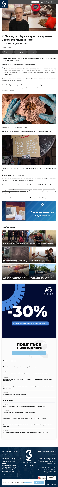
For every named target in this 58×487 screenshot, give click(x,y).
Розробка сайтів (53, 484)
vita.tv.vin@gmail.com (12, 469)
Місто (3, 451)
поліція (32, 52)
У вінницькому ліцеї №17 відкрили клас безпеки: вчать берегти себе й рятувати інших (43, 198)
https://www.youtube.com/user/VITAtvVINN (29, 211)
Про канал (46, 451)
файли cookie (28, 482)
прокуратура (20, 52)
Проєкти (40, 451)
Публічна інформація (50, 454)
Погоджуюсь (38, 482)
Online (35, 2)
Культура (4, 454)
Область (8, 451)
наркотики (8, 52)
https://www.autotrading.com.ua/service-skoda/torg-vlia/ (29, 311)
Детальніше (29, 366)
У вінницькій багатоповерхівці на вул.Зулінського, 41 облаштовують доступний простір (16, 198)
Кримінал (15, 451)
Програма (53, 451)
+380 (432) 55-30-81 (10, 467)
